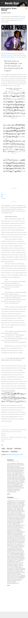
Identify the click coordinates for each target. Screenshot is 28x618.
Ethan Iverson (5, 451)
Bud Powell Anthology (9, 57)
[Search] (26, 3)
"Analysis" (3, 198)
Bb (2, 194)
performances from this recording (9, 55)
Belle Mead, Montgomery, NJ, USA (14, 454)
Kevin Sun (12, 3)
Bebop (3, 448)
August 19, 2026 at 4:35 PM (13, 498)
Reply (8, 494)
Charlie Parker (17, 448)
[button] (26, 9)
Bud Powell (9, 448)
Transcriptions (14, 451)
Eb (2, 196)
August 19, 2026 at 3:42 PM (13, 461)
